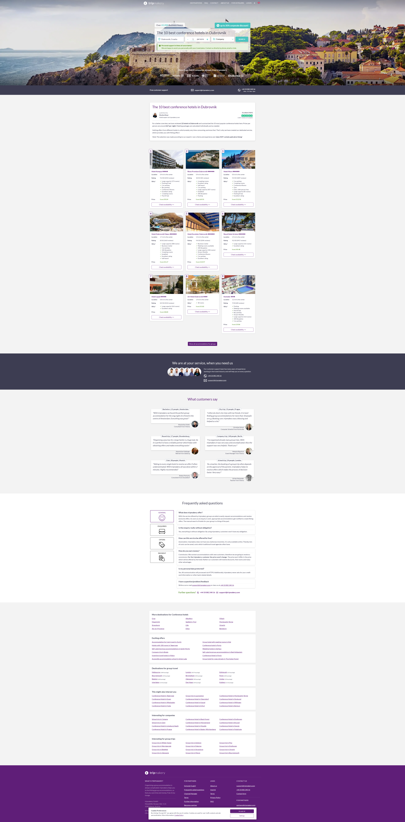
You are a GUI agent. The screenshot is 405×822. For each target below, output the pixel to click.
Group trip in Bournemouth (229, 753)
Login (249, 3)
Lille (187, 625)
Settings (242, 816)
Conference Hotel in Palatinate (230, 729)
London (188, 672)
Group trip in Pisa (225, 743)
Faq (206, 3)
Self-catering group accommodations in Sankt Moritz (171, 649)
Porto (221, 676)
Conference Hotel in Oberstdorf (197, 699)
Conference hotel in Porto (211, 645)
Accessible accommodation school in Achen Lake (169, 659)
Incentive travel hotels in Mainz (163, 655)
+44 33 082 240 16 (248, 89)
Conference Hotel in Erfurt (195, 706)
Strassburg (156, 625)
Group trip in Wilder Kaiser (161, 743)
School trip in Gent (158, 723)
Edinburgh (223, 672)
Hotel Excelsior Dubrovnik (197, 234)
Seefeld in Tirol (191, 622)
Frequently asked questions (194, 790)
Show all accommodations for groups (202, 344)
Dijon (188, 629)
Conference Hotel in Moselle (196, 726)
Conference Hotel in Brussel (229, 723)
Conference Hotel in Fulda (161, 706)
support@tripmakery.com (204, 90)
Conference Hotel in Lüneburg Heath (165, 726)
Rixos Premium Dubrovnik (197, 171)
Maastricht (156, 622)
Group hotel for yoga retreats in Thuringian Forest (220, 659)
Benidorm (223, 629)
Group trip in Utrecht (227, 749)
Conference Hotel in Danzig (229, 726)
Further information (191, 801)
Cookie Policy (179, 815)
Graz (153, 618)
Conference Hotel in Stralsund (230, 699)
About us (225, 3)
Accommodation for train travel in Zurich (166, 642)
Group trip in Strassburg (194, 749)
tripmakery (222, 70)
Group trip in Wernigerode (161, 746)
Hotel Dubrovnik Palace (160, 234)
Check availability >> (166, 204)
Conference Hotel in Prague (162, 729)
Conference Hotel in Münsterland (198, 723)
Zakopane (189, 679)
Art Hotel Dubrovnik (195, 297)
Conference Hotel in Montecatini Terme (233, 696)
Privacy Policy (215, 797)
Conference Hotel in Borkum (229, 706)
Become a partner (190, 805)
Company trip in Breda (160, 652)
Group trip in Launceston (195, 696)
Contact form (241, 794)
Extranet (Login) (190, 786)
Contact (214, 3)
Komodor (227, 297)
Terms (186, 797)
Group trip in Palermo (193, 746)
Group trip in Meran (193, 753)
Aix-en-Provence (158, 629)
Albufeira (189, 618)
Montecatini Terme (226, 622)
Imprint (213, 790)
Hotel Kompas (157, 171)
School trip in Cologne (160, 719)
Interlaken (155, 682)
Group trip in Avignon (193, 743)
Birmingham (190, 676)
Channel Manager (190, 794)
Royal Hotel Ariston (231, 234)
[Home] (154, 3)
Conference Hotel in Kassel (195, 702)
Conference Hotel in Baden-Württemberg (201, 729)
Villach (221, 618)
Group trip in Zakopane (160, 753)
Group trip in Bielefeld (160, 749)
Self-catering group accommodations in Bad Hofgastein (222, 652)
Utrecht (222, 625)
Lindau (221, 679)
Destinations (196, 3)
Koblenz (222, 682)
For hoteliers (238, 3)
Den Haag (189, 682)
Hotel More (228, 171)
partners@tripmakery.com (245, 805)
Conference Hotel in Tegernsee (163, 696)
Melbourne (156, 672)
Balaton (155, 679)
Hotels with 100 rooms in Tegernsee (165, 645)
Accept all (242, 811)
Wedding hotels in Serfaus (211, 649)
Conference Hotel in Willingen (230, 702)
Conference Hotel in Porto (212, 655)
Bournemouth (157, 676)
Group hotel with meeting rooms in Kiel (216, 642)
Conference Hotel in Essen (161, 699)
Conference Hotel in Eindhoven (230, 719)
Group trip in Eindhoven (228, 746)
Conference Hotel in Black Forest (197, 719)
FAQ (212, 801)
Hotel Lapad (156, 297)
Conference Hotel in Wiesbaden (163, 702)
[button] (225, 3)
